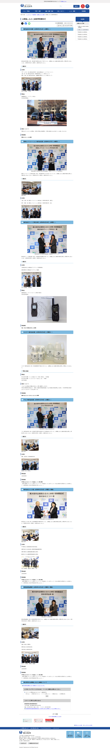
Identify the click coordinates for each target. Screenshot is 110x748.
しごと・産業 (72, 11)
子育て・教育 (38, 11)
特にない (28, 693)
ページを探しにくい (46, 693)
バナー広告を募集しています (55, 716)
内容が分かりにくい (36, 693)
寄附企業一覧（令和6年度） (82, 36)
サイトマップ (56, 728)
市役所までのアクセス (33, 743)
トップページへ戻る (88, 725)
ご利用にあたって (25, 728)
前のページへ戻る (78, 725)
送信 (47, 696)
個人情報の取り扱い (35, 728)
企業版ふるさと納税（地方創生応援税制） (83, 27)
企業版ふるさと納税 (41, 14)
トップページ (28, 14)
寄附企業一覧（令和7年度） (82, 34)
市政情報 (84, 11)
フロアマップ (23, 743)
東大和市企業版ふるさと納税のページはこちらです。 (34, 685)
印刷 (60, 25)
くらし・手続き (26, 11)
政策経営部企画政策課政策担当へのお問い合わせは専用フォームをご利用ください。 (43, 708)
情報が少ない (55, 693)
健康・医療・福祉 (49, 11)
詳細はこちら (63, 1)
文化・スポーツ (60, 11)
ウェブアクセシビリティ (46, 728)
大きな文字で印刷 (68, 25)
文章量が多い (63, 693)
